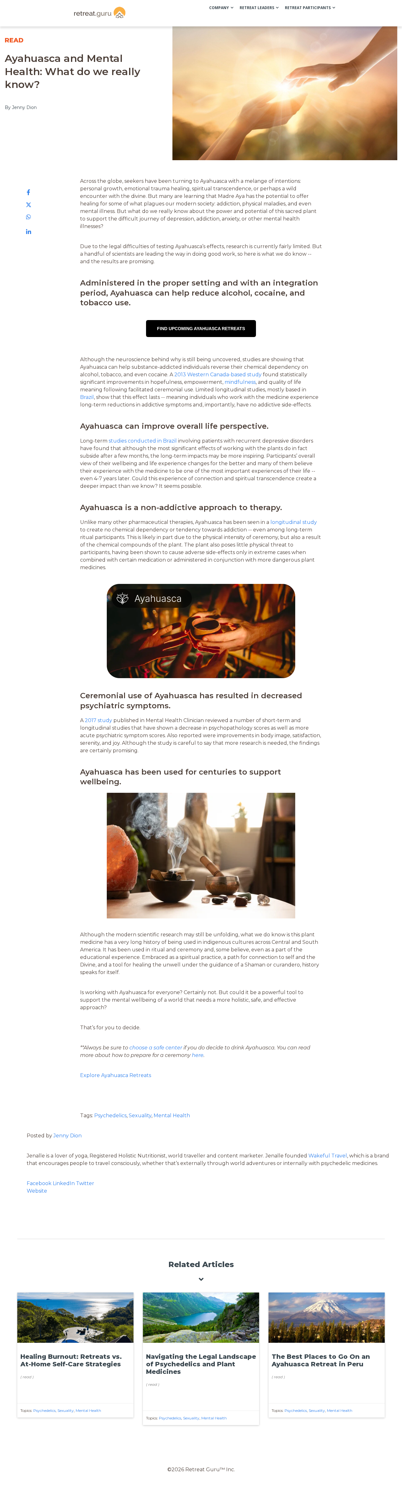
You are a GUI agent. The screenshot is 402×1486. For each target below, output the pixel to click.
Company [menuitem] (219, 7)
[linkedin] (28, 232)
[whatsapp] (28, 217)
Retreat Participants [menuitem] (308, 7)
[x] (28, 205)
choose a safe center (155, 1048)
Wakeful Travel (327, 1156)
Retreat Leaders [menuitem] (257, 7)
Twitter (85, 1183)
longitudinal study (293, 522)
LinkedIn (64, 1183)
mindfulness (240, 382)
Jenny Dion (67, 1136)
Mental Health (172, 1116)
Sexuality (140, 1116)
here (198, 1055)
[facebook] (28, 192)
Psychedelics (110, 1116)
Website (37, 1191)
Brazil (87, 397)
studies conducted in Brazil (143, 441)
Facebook (40, 1183)
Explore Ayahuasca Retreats (115, 1075)
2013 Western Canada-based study (217, 375)
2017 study (98, 720)
